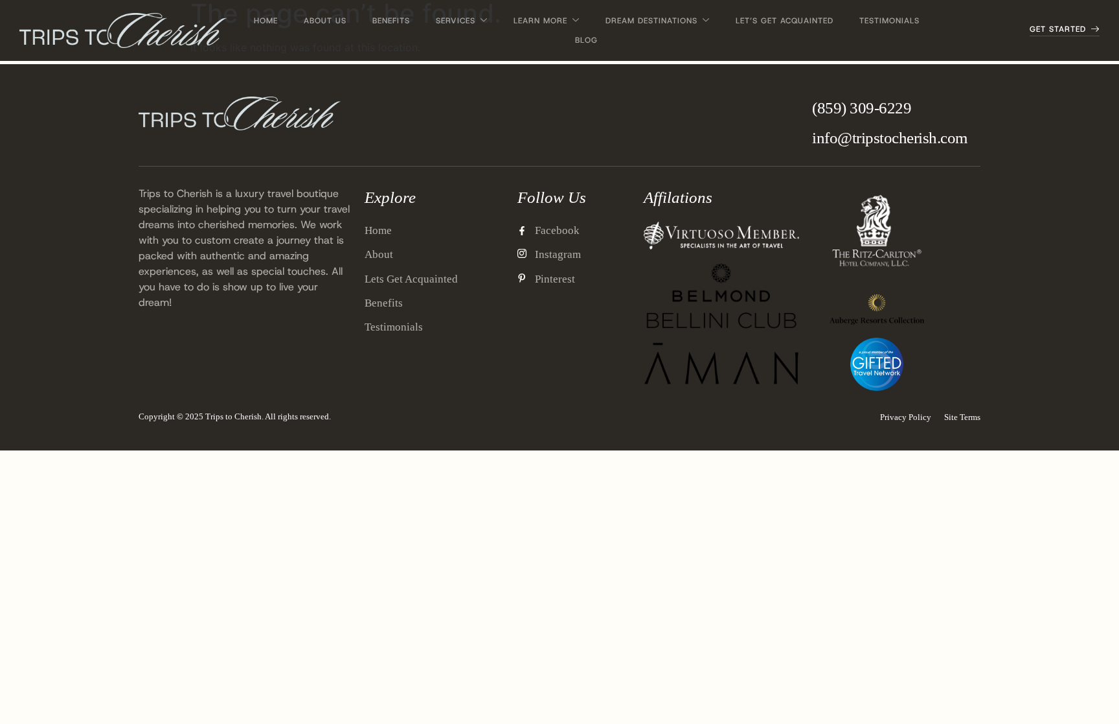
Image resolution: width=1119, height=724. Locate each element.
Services (455, 21)
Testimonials (889, 21)
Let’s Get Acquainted (784, 21)
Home (266, 21)
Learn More (540, 21)
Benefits (391, 21)
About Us (325, 21)
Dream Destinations (651, 21)
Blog (586, 40)
